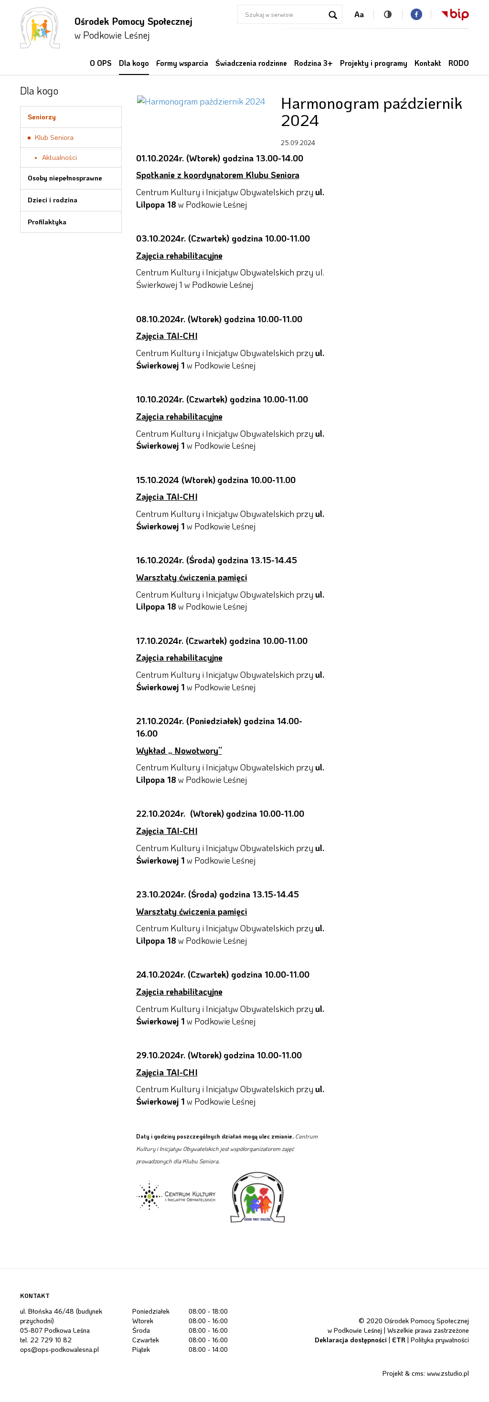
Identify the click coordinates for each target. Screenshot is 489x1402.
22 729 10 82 (51, 1339)
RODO (458, 63)
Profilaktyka (47, 221)
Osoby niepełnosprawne (65, 177)
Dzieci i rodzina (52, 199)
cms (418, 1373)
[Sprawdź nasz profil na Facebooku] (416, 14)
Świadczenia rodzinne (251, 63)
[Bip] (450, 14)
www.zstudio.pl (448, 1373)
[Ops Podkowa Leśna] (40, 28)
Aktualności (59, 157)
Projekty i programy (373, 63)
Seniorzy (42, 116)
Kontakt (428, 63)
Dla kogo (134, 63)
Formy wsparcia (182, 63)
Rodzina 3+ (313, 63)
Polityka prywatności (440, 1339)
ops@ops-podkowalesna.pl (59, 1349)
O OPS (101, 63)
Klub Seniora (54, 137)
